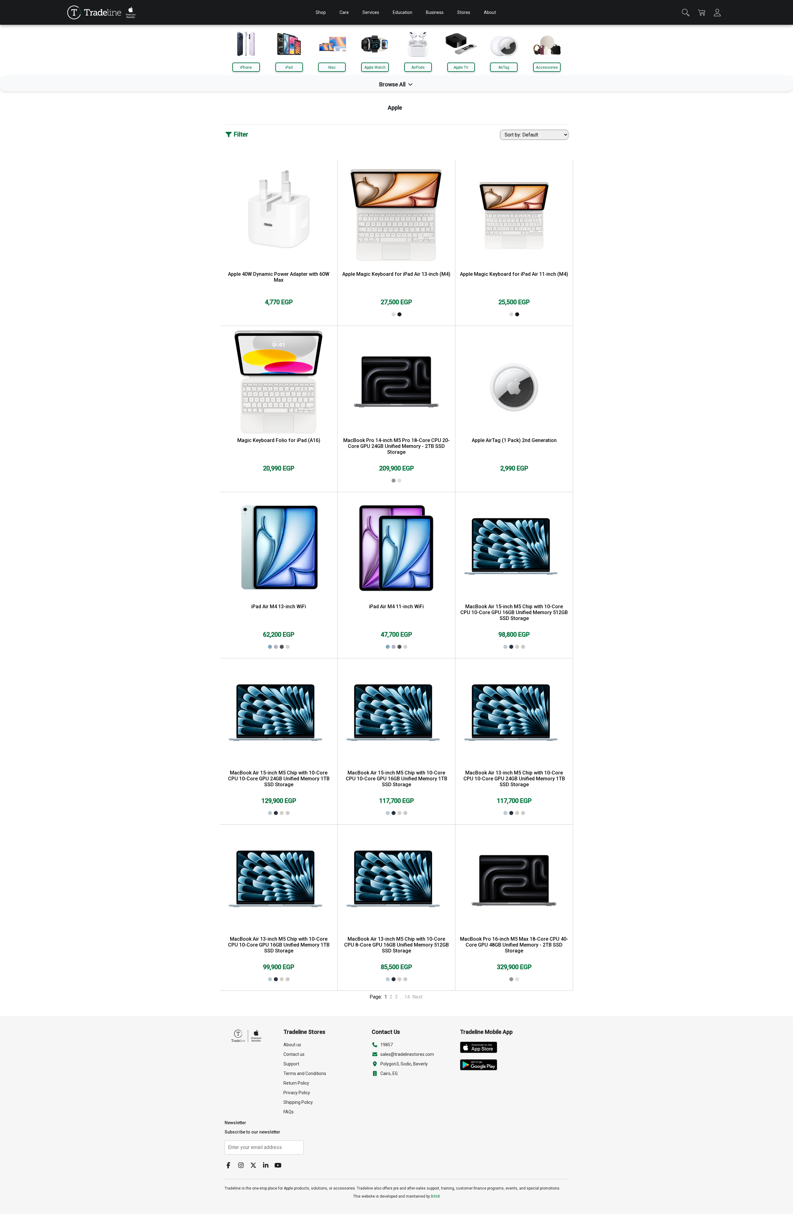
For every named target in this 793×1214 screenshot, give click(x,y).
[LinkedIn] (268, 1166)
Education (402, 12)
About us (292, 1044)
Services (370, 12)
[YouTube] (280, 1166)
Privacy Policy (296, 1092)
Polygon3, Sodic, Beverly (404, 1063)
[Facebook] (231, 1166)
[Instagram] (243, 1166)
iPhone (246, 67)
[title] (94, 12)
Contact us (293, 1054)
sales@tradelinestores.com (407, 1054)
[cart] (701, 12)
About (490, 12)
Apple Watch (375, 67)
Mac (332, 67)
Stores (463, 12)
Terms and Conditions (304, 1073)
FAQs (288, 1111)
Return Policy (296, 1083)
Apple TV (460, 67)
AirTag (503, 67)
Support (291, 1063)
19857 (386, 1044)
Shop (321, 12)
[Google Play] (481, 1066)
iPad (289, 67)
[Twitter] (255, 1166)
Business (435, 12)
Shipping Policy (298, 1102)
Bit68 (435, 1196)
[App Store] (481, 1048)
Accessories (547, 67)
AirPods (418, 67)
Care (344, 12)
